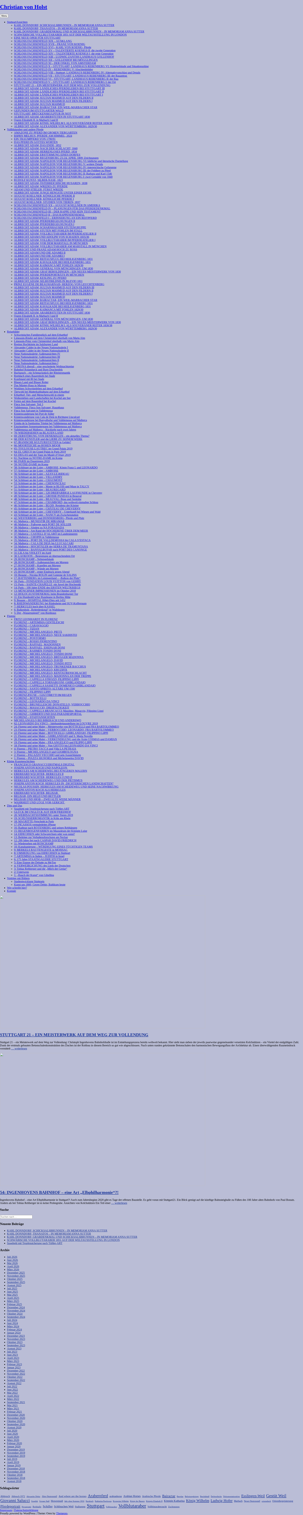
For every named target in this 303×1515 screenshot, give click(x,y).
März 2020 (13, 1440)
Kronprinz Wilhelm (121, 1501)
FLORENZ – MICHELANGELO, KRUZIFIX (40, 669)
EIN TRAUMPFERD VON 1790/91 (35, 138)
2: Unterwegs (21, 871)
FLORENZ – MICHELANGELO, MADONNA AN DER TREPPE (52, 676)
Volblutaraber (111, 1507)
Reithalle (37, 1507)
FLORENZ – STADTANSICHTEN (34, 717)
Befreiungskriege (192, 1496)
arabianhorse (115, 1496)
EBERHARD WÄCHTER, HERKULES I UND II (43, 777)
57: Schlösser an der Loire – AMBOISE (36, 470)
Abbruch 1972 (18, 1496)
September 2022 (16, 1380)
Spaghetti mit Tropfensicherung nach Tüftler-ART (41, 808)
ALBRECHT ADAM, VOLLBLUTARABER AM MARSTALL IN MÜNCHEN (60, 246)
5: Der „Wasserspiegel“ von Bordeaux (35, 612)
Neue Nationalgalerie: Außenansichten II (36, 360)
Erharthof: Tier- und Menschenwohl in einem (39, 394)
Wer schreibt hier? (17, 887)
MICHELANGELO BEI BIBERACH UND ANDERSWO (47, 720)
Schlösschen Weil (63, 1506)
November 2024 (16, 1310)
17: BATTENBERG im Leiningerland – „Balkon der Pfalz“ (47, 578)
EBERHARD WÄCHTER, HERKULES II (38, 774)
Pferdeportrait (10, 1506)
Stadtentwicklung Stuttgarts (29, 881)
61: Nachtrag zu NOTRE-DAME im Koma (38, 458)
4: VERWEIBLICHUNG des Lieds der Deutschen (42, 865)
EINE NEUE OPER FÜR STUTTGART (37, 37)
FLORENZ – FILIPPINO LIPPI (32, 691)
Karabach (89, 1501)
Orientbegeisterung (282, 1500)
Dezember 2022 (16, 1370)
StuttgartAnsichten (17, 22)
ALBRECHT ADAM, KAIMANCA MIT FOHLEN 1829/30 (48, 265)
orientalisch (266, 1501)
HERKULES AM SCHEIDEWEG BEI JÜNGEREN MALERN (50, 770)
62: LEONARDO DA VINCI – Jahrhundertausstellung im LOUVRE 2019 (56, 723)
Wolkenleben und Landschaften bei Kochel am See (42, 398)
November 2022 (16, 1373)
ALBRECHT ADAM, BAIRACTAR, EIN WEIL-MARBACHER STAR (55, 107)
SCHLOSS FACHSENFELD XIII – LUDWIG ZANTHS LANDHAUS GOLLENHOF (64, 56)
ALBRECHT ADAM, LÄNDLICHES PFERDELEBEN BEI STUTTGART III (59, 88)
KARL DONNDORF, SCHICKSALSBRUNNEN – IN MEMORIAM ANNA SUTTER (64, 25)
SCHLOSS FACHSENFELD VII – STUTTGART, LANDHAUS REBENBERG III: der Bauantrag (71, 75)
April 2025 (13, 1297)
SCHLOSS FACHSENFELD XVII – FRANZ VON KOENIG (49, 44)
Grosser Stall (44, 1501)
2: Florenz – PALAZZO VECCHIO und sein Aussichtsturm (47, 755)
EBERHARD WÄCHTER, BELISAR (36, 792)
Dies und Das (14, 805)
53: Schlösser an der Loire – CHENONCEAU (40, 483)
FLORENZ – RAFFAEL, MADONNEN (37, 644)
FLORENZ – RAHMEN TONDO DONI (37, 650)
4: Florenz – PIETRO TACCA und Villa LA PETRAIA (45, 748)
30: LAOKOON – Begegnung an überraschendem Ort (44, 555)
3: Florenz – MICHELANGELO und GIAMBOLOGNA (46, 751)
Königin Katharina (174, 1501)
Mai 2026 (12, 1263)
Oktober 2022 (14, 1376)
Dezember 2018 (16, 1468)
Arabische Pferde (151, 1496)
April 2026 (13, 1266)
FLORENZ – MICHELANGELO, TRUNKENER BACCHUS (50, 666)
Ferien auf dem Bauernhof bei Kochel (35, 401)
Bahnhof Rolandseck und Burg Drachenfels (38, 369)
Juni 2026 (12, 1260)
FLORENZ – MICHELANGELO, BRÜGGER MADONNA (49, 657)
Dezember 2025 (16, 1272)
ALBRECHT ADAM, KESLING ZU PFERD (40, 277)
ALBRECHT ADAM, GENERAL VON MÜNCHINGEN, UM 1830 (53, 268)
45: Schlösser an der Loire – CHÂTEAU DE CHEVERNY (47, 508)
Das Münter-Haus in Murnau (30, 385)
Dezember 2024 (16, 1307)
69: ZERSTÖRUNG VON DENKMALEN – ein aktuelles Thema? (51, 435)
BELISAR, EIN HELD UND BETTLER (37, 796)
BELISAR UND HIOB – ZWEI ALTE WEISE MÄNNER (47, 799)
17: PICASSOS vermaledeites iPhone (35, 824)
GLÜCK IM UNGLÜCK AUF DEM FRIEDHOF (42, 811)
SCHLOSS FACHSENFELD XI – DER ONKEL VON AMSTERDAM (55, 63)
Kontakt (11, 890)
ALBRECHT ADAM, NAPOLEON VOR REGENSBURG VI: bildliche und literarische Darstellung (71, 161)
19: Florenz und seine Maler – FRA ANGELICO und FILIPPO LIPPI (53, 742)
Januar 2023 (14, 1367)
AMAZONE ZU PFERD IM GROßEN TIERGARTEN (45, 132)
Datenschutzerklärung (26, 1510)
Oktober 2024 (14, 1313)
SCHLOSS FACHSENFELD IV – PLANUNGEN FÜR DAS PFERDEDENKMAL (62, 208)
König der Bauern (137, 1501)
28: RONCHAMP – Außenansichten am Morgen (41, 562)
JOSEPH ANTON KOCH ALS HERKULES (40, 789)
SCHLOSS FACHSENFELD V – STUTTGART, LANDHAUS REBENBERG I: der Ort (65, 82)
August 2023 (14, 1348)
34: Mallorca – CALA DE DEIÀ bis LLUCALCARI (43, 543)
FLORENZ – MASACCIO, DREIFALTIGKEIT (41, 707)
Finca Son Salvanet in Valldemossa (33, 410)
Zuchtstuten (174, 1507)
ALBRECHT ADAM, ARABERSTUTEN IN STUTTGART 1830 (52, 116)
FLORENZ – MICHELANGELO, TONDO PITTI (43, 663)
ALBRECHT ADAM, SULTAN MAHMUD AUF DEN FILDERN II (53, 97)
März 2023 (13, 1361)
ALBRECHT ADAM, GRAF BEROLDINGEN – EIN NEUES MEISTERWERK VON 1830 (67, 271)
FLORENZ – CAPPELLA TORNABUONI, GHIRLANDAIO (50, 682)
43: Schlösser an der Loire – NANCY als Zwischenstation (46, 514)
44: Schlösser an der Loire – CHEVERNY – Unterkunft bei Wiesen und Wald (57, 511)
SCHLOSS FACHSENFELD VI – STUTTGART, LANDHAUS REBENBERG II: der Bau (66, 78)
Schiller (48, 1506)
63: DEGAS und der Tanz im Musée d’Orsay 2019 (42, 454)
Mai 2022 (12, 1392)
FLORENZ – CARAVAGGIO (31, 625)
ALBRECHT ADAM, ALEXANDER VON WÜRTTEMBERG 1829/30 (55, 126)
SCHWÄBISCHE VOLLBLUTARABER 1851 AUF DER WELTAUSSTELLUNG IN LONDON (70, 34)
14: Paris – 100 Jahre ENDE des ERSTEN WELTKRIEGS (47, 587)
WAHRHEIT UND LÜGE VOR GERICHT (39, 802)
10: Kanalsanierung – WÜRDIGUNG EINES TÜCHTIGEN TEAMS (53, 846)
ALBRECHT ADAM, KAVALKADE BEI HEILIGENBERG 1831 (52, 262)
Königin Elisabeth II (154, 1501)
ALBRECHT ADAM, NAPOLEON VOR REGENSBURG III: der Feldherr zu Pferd (62, 170)
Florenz (11, 616)
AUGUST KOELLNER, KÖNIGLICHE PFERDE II (44, 195)
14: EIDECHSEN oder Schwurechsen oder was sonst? (44, 834)
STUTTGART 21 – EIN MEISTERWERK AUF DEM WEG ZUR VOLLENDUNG (62, 85)
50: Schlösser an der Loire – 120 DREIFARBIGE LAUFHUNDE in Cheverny (58, 492)
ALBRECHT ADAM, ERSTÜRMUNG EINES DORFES (47, 154)
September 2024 (16, 1316)
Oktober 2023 (14, 1342)
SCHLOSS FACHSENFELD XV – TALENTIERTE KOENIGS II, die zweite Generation (65, 50)
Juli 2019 (12, 1459)
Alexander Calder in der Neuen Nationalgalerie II (41, 350)
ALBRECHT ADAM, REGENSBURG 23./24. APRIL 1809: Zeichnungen (56, 157)
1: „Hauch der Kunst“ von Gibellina (34, 875)
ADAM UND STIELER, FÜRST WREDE (38, 189)
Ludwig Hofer (222, 1500)
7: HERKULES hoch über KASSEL (34, 606)
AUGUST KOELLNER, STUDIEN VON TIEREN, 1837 (47, 202)
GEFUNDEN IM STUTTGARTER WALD (39, 110)
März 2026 (13, 1269)
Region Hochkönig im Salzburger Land (36, 344)
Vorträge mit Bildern (18, 878)
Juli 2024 (12, 1320)
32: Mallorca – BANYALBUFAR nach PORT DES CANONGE (50, 549)
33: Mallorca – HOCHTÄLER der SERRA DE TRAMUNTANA (51, 546)
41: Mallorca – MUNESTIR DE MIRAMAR (39, 521)
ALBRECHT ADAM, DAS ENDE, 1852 (37, 145)
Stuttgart (96, 1506)
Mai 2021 (12, 1405)
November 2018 (16, 1471)
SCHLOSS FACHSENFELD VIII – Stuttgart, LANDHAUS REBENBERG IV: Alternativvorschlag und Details (77, 72)
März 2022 (13, 1399)
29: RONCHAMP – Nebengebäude (34, 559)
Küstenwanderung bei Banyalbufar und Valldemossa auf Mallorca (50, 420)
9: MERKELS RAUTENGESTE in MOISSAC (41, 849)
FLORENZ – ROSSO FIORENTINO (35, 641)
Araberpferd (98, 1495)
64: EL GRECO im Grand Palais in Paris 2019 (40, 451)
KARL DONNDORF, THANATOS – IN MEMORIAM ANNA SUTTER (56, 28)
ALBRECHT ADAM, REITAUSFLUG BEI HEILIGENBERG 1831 (53, 259)
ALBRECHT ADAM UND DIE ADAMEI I (39, 255)
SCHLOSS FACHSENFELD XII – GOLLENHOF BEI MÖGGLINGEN (56, 59)
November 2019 (16, 1452)
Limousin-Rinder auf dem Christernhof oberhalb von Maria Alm (49, 337)
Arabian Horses (132, 1496)
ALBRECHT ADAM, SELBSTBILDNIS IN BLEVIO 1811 (48, 281)
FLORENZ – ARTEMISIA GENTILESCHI (39, 622)
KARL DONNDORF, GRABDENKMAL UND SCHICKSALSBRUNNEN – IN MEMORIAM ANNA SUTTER (79, 31)
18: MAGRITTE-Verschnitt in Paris (34, 821)
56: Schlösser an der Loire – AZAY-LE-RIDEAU (41, 473)
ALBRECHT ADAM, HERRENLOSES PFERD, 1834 (45, 151)
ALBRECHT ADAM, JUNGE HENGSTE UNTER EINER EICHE (53, 192)
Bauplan (180, 1496)
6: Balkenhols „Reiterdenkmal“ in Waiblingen (39, 609)
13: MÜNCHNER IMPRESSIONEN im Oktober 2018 (45, 590)
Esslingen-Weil (253, 1496)
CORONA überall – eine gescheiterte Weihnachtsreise (44, 366)
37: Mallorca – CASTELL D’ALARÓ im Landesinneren (46, 533)
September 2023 (16, 1345)
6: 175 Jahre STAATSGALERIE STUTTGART (41, 859)
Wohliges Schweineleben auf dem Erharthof (38, 388)
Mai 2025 (12, 1294)
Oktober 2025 (14, 1279)
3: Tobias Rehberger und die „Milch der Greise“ (40, 868)
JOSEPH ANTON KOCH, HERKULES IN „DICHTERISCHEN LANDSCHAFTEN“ (64, 783)
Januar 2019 (14, 1465)
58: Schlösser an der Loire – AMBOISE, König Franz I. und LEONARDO (56, 467)
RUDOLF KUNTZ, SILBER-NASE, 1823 (38, 180)
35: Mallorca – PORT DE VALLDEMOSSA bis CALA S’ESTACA (52, 540)
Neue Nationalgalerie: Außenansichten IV (37, 353)
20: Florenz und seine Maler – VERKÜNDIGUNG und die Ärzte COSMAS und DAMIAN (65, 739)
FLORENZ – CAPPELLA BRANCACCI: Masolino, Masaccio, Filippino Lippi (58, 710)
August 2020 (14, 1427)
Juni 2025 (12, 1291)
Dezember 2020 (16, 1414)
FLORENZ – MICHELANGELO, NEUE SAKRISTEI (45, 634)
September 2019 (16, 1455)
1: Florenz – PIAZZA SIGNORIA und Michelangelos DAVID (49, 758)
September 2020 (16, 1424)
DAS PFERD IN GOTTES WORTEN (36, 142)
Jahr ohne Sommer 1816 (74, 1501)
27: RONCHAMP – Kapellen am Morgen (37, 565)
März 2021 (13, 1408)
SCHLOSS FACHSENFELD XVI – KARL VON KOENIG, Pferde (52, 47)
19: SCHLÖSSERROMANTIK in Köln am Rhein (42, 818)
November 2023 (16, 1339)
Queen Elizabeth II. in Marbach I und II (36, 119)
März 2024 (13, 1326)
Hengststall (57, 1500)
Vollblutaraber (132, 1506)
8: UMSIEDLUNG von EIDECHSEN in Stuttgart (42, 852)
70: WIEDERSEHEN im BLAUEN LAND (38, 432)
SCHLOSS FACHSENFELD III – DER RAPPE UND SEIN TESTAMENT (57, 211)
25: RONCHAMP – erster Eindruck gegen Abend (41, 571)
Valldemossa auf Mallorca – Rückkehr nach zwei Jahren (45, 429)
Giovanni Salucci (15, 1500)
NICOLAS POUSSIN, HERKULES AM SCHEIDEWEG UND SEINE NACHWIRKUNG (66, 786)
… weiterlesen (19, 1048)
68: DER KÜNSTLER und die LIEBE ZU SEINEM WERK (48, 439)
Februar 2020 (14, 1443)
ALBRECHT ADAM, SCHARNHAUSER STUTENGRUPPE (50, 227)
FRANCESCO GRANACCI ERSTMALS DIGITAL (44, 764)
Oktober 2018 (14, 1474)
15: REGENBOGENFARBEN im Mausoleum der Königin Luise (50, 830)
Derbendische (216, 1496)
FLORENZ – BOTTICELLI (30, 698)
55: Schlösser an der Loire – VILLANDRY (38, 477)
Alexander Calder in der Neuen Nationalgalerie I (41, 347)
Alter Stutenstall (49, 1496)
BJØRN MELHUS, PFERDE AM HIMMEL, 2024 (43, 135)
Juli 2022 (12, 1386)
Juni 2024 (12, 1323)
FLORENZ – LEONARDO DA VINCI (36, 701)
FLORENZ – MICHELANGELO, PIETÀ (38, 631)
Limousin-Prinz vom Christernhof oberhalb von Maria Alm (46, 341)
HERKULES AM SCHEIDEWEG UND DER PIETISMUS (48, 780)
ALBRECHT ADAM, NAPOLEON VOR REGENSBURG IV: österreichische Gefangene (65, 167)
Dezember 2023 (16, 1335)
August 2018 (14, 1481)
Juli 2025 (12, 1288)
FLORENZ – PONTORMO (30, 638)
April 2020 (13, 1436)
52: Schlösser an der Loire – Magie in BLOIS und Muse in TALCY (51, 486)
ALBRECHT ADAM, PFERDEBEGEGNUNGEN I (44, 224)
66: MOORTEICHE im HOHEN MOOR (37, 445)
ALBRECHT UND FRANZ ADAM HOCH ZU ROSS (45, 249)
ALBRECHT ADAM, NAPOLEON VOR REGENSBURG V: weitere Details (58, 164)
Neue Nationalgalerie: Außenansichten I (36, 363)
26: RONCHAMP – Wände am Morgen (36, 568)
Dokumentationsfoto (231, 1496)
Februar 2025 (14, 1304)
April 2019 (13, 1462)
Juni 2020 (12, 1433)
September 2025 (16, 1282)
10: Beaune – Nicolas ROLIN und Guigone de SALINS (45, 574)
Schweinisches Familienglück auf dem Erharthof (41, 334)
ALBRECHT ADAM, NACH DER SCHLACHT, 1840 (46, 148)
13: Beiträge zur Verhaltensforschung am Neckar (41, 837)
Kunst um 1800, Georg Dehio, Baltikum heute (39, 884)
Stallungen (80, 1506)
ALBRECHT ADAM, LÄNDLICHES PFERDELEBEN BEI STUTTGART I (58, 94)
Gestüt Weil (276, 1495)
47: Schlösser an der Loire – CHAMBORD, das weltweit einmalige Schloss (56, 502)
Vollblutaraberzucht (157, 1506)
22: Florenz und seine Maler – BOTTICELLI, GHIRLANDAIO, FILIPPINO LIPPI (61, 732)
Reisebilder (13, 331)
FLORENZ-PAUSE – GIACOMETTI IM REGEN (43, 695)
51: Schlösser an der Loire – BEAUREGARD (40, 489)
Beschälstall (204, 1496)
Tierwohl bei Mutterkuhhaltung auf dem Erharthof (41, 391)
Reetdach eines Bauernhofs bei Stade (34, 375)
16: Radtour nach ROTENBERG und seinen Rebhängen (45, 827)
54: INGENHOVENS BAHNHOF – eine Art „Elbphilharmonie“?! (59, 1192)
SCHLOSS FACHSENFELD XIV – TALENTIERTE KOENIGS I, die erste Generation (63, 53)
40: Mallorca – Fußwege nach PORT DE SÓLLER (42, 524)
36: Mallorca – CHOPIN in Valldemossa (36, 537)
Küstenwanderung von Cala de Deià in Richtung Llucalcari (47, 416)
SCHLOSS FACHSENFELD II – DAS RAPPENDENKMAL (49, 214)
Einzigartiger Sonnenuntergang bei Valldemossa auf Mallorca (48, 426)
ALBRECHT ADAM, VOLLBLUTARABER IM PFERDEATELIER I (54, 240)
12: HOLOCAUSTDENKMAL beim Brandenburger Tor (46, 593)
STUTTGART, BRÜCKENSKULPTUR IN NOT (42, 113)
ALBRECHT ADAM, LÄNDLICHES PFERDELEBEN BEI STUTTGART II (59, 91)
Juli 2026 (12, 1256)
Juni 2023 (12, 1354)
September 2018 (16, 1478)
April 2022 (13, 1395)
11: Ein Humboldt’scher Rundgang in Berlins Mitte (42, 597)
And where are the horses (72, 1496)
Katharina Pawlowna (103, 1501)
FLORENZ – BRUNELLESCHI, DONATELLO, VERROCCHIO (52, 704)
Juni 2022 (12, 1389)
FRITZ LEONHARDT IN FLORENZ (36, 619)
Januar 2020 (14, 1446)
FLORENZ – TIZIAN (26, 628)
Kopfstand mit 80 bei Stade (29, 379)
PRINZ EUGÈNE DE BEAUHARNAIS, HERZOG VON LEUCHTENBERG (59, 284)
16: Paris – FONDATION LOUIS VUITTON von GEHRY (47, 581)
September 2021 (16, 1402)
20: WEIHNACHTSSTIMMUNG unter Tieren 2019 (43, 815)
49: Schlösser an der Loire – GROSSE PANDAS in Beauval (48, 495)
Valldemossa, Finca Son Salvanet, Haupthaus (39, 407)
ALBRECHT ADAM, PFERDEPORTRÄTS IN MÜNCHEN (49, 274)
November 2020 (16, 1418)
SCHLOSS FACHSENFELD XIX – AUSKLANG (43, 40)
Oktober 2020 (14, 1421)
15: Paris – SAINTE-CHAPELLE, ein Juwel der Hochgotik (47, 584)
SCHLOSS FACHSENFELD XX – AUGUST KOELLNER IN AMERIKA (57, 205)
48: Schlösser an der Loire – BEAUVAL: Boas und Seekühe (47, 499)
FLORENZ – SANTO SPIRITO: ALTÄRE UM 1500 (44, 688)
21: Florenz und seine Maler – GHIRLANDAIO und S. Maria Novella (53, 736)
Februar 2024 (14, 1329)
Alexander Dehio (33, 1496)
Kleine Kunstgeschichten (21, 761)
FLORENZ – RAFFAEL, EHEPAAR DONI (39, 647)
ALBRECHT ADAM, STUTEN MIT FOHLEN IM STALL (48, 230)
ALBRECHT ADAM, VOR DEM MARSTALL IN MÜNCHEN (51, 243)
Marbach (238, 1501)
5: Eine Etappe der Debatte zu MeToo (35, 862)
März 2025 (13, 1301)
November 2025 (16, 1275)
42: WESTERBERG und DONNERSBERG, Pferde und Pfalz (49, 518)
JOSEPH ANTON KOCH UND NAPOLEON (41, 767)
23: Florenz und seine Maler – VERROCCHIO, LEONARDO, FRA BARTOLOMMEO (64, 729)
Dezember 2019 (16, 1449)
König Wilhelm (197, 1501)
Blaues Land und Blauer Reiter (31, 382)
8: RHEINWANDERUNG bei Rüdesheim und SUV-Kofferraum (50, 603)
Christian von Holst (23, 7)
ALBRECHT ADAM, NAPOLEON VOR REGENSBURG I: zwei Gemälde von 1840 (63, 176)
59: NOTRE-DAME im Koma (31, 464)
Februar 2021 (14, 1411)
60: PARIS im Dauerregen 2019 (32, 461)
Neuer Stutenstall (252, 1501)
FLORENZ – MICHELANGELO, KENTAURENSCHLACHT (50, 672)
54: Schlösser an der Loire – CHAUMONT (38, 480)
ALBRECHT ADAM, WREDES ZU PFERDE (41, 186)
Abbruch (5, 1496)
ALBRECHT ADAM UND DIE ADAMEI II (39, 252)
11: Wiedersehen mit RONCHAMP (33, 843)
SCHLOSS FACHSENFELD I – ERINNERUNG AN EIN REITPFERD (55, 217)
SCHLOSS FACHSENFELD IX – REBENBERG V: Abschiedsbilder (53, 69)
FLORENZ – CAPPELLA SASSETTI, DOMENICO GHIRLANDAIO (55, 685)
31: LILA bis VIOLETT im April (32, 552)
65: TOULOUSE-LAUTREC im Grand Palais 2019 (43, 448)
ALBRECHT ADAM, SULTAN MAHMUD (39, 104)
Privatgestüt (26, 1507)
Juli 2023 (12, 1351)
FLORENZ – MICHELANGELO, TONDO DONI (43, 653)
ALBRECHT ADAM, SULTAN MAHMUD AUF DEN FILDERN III (54, 287)
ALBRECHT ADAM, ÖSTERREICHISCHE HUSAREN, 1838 (50, 183)
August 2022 (14, 1383)
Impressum (6, 1510)
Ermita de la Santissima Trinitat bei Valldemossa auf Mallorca (48, 423)
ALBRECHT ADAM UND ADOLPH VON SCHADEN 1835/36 (51, 236)
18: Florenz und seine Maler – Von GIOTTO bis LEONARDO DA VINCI (56, 745)
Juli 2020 (12, 1430)
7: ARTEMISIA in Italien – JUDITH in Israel (39, 856)
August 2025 (14, 1285)
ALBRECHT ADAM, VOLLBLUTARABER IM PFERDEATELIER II (55, 233)
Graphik (34, 1501)
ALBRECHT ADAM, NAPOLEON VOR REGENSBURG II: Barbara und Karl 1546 (63, 173)
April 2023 (13, 1357)
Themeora (61, 1513)
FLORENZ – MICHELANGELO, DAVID (38, 660)
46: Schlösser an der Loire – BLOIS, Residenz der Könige (46, 505)
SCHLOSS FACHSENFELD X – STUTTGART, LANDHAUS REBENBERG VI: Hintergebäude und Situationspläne (81, 66)
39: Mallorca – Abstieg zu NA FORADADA (39, 527)
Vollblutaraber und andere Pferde (25, 129)
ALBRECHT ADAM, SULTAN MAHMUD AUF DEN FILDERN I (53, 101)
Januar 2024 (14, 1332)
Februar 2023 (14, 1364)
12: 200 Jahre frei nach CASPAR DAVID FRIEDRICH (45, 840)
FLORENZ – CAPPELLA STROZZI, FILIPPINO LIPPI (46, 679)
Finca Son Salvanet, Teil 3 (28, 404)
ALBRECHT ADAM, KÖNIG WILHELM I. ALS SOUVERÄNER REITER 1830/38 (63, 123)
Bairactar (168, 1496)
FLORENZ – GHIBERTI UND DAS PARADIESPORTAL (48, 713)
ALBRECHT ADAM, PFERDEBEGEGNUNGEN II (44, 221)
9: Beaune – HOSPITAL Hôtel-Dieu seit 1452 (39, 600)
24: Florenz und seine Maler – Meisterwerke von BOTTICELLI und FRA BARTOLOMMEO (66, 726)
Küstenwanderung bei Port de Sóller (34, 413)
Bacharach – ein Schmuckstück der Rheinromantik (42, 372)
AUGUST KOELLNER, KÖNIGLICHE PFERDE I (44, 198)
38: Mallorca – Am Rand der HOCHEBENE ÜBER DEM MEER (51, 530)
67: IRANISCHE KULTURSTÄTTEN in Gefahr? (42, 442)
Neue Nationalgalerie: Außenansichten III (37, 356)
